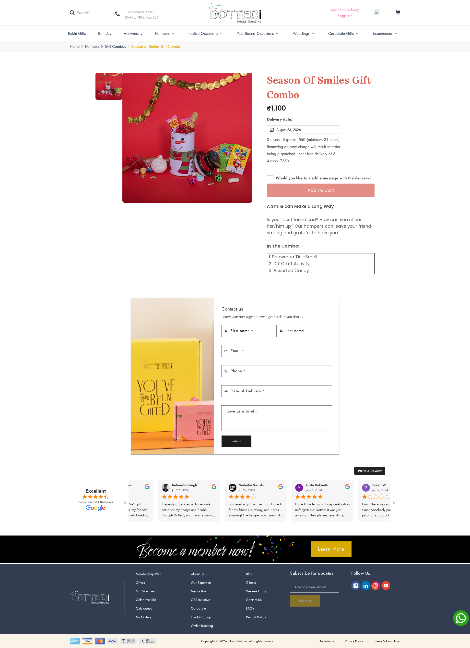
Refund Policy (256, 617)
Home (75, 46)
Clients (251, 582)
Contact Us (254, 599)
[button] (79, 12)
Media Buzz (199, 591)
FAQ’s (250, 608)
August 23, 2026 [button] (288, 129)
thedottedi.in (238, 641)
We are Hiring (256, 591)
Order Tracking (202, 625)
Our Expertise (201, 582)
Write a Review (370, 470)
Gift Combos (115, 46)
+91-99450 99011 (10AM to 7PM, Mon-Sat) (140, 15)
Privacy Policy (354, 641)
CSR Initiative (200, 599)
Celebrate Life (146, 599)
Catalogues (144, 608)
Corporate (198, 608)
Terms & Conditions (387, 641)
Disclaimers (326, 641)
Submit (236, 441)
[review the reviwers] (129, 488)
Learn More (331, 549)
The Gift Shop (201, 617)
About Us (197, 574)
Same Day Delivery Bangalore (345, 12)
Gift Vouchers (146, 591)
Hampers (92, 46)
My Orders (143, 617)
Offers (140, 582)
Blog (249, 574)
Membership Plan (148, 574)
